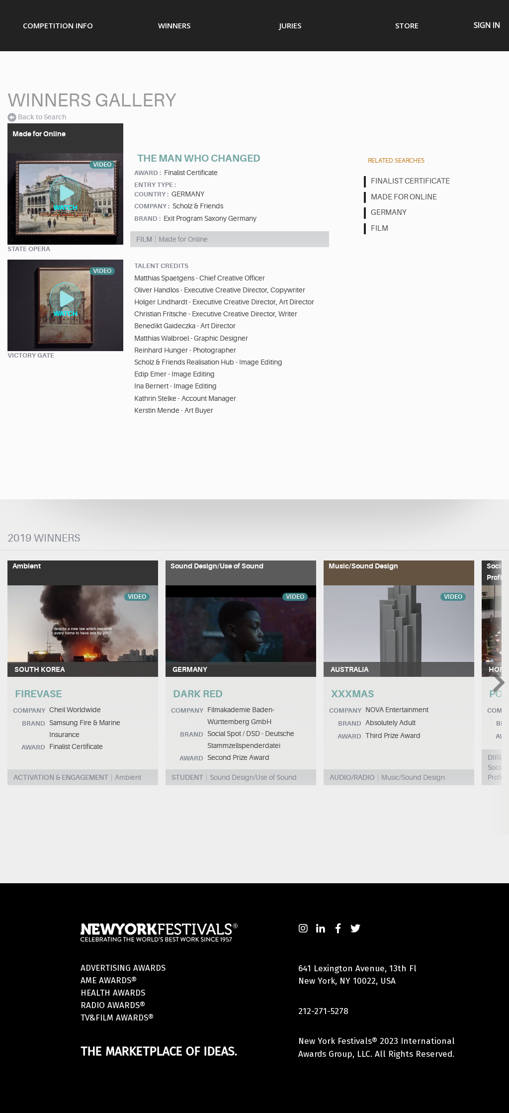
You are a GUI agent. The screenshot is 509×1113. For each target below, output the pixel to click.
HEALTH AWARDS (113, 993)
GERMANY (389, 212)
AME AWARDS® (109, 980)
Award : (147, 173)
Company (29, 710)
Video (137, 596)
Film (379, 228)
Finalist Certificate (410, 181)
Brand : (147, 218)
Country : (151, 194)
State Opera (28, 249)
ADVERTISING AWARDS (123, 968)
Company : (152, 206)
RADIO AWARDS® (113, 1005)
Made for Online (404, 197)
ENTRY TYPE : (155, 184)
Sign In (487, 25)
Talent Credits (161, 266)
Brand (33, 723)
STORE (407, 25)
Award (33, 747)
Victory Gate (30, 355)
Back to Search (42, 117)
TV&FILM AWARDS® (117, 1018)
